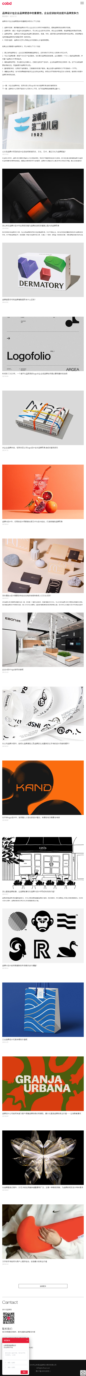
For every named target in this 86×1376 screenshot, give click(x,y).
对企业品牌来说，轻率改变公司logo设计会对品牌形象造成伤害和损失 (33, 85)
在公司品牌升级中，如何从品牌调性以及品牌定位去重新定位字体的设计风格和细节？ (36, 743)
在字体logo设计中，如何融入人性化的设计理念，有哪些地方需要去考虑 (31, 817)
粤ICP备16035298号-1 (43, 1371)
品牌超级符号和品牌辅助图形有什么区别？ (19, 299)
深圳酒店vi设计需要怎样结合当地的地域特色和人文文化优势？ (27, 595)
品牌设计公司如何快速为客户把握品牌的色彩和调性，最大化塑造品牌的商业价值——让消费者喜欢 (41, 1113)
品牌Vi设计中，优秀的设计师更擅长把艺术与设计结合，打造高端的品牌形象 (32, 521)
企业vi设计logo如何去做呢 (12, 669)
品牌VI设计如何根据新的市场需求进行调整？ (20, 965)
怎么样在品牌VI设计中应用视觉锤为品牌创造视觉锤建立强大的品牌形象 (30, 225)
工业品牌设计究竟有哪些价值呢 (14, 1039)
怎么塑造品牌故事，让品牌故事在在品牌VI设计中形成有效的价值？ (29, 891)
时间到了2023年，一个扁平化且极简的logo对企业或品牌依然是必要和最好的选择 (34, 373)
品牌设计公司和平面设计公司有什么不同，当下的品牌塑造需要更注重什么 (34, 88)
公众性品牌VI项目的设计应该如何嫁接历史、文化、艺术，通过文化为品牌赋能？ (34, 151)
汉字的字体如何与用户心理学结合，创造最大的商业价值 (24, 1261)
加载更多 (43, 1286)
